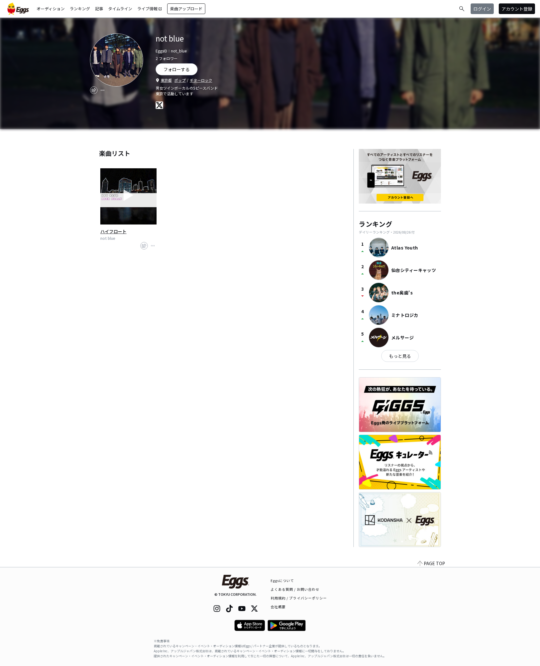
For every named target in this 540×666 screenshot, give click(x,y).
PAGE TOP (434, 563)
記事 (99, 9)
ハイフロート (113, 231)
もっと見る (400, 356)
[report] (102, 90)
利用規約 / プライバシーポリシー (299, 597)
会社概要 (278, 606)
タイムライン (120, 9)
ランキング (80, 9)
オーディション (51, 9)
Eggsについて (282, 580)
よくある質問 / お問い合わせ (295, 589)
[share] (94, 90)
